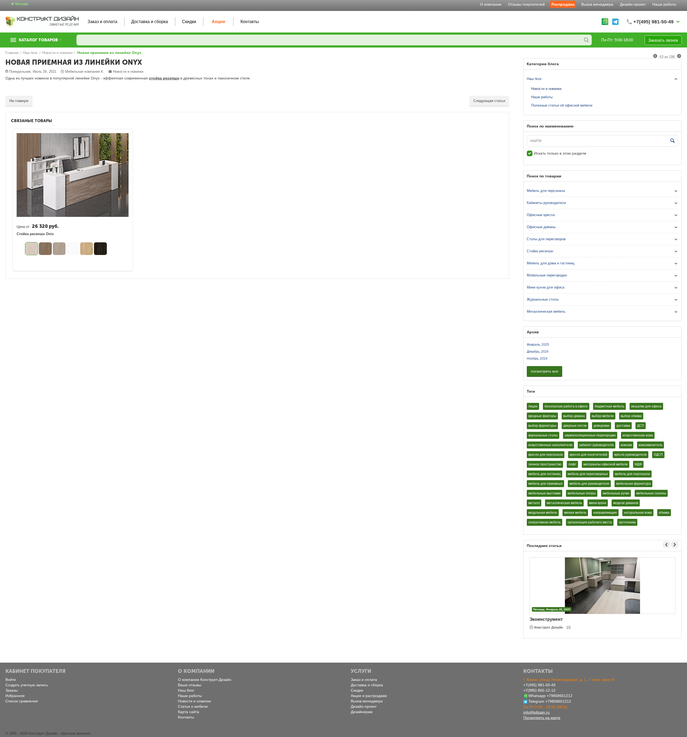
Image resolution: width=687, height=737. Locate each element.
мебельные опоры (582, 493)
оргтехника (627, 522)
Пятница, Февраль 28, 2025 (551, 609)
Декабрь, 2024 (538, 351)
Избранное (15, 696)
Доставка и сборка (149, 21)
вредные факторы (542, 416)
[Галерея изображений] (569, 627)
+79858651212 (559, 696)
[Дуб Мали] (100, 248)
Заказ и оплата (102, 21)
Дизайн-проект (633, 4)
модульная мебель (542, 513)
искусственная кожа (638, 435)
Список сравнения (21, 701)
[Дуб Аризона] (45, 248)
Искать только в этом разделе (560, 153)
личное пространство (544, 464)
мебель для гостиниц (544, 474)
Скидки (189, 21)
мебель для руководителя (589, 484)
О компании (490, 4)
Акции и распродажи (369, 696)
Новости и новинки (128, 72)
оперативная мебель (544, 522)
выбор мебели (603, 416)
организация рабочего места (590, 522)
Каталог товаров (38, 40)
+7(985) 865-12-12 (539, 690)
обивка (664, 513)
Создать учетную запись (26, 685)
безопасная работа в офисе (566, 406)
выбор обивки (631, 416)
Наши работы (664, 4)
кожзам (626, 445)
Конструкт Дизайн (548, 627)
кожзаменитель (650, 445)
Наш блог (534, 79)
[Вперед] (679, 56)
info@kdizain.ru (536, 712)
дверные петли (575, 426)
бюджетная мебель (609, 406)
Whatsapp (537, 696)
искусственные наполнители (550, 445)
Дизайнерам (361, 712)
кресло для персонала (545, 455)
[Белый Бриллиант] (72, 248)
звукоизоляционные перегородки (590, 435)
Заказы (11, 690)
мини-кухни (597, 503)
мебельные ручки (616, 493)
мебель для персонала (632, 474)
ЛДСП (658, 455)
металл (534, 503)
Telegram (536, 701)
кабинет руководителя (596, 445)
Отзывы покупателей (526, 4)
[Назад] (655, 56)
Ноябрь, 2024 (537, 358)
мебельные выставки (544, 493)
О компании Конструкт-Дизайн (204, 679)
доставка (623, 426)
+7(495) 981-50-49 (539, 685)
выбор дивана (574, 416)
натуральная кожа (638, 513)
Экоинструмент (546, 619)
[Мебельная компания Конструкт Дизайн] (42, 21)
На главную (18, 101)
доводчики (601, 426)
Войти (10, 679)
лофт (572, 464)
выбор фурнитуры (542, 426)
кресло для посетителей (588, 455)
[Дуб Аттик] (59, 248)
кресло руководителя (630, 455)
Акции (218, 21)
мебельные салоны (651, 493)
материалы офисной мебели (605, 464)
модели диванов (625, 503)
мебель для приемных (545, 484)
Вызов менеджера (597, 4)
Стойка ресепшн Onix (35, 234)
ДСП (640, 426)
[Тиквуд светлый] (86, 248)
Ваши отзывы (189, 685)
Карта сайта (188, 712)
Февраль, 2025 (538, 344)
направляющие (605, 513)
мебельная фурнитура (633, 484)
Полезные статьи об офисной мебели (561, 105)
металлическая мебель (564, 503)
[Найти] (586, 40)
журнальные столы (543, 435)
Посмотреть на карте (541, 718)
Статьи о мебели (193, 706)
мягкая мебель (575, 513)
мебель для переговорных (588, 474)
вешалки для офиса (646, 406)
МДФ (638, 464)
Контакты (249, 21)
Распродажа (563, 4)
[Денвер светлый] (31, 248)
